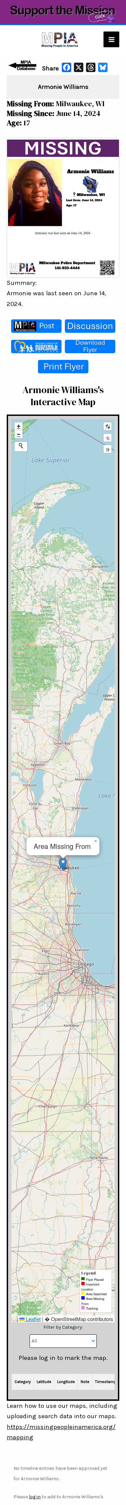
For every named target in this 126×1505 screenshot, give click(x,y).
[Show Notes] (107, 449)
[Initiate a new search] (20, 446)
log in (35, 1497)
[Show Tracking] (107, 438)
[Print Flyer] (63, 366)
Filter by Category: (63, 1327)
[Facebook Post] (36, 326)
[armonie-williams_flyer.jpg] (63, 207)
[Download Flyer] (90, 346)
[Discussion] (90, 326)
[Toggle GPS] (107, 426)
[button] (63, 864)
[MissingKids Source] (36, 346)
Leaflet (33, 1318)
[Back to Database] (23, 65)
